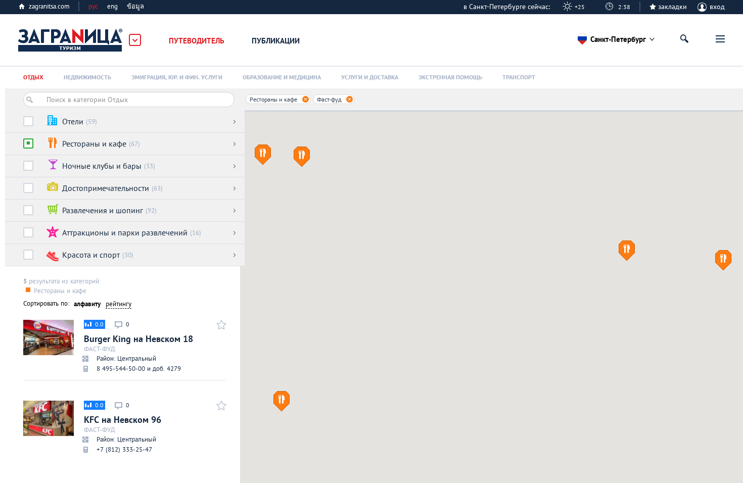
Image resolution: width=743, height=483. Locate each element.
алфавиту (87, 304)
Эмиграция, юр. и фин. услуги (176, 77)
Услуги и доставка (369, 77)
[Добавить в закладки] (220, 324)
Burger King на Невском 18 (138, 346)
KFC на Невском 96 (122, 427)
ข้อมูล (135, 6)
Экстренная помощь (450, 77)
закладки (672, 6)
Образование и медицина (282, 77)
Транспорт (518, 77)
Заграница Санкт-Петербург (70, 40)
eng (112, 6)
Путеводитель (196, 40)
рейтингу (118, 304)
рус (93, 6)
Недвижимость (87, 77)
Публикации (276, 40)
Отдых (33, 77)
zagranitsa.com (49, 6)
